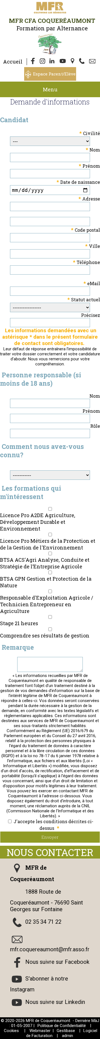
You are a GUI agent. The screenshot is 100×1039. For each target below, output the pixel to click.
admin (67, 1035)
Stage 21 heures (19, 623)
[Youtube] (63, 61)
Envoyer (50, 837)
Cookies (11, 1030)
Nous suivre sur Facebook (57, 962)
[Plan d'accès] (73, 61)
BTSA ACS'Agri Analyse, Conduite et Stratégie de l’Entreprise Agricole (44, 563)
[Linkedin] (53, 61)
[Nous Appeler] (83, 61)
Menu (50, 89)
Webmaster (40, 1030)
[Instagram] (43, 61)
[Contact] (93, 61)
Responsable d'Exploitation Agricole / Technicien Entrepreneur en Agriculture (46, 604)
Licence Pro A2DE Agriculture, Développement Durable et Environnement (37, 522)
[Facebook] (33, 61)
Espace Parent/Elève (54, 74)
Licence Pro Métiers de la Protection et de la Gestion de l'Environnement (47, 544)
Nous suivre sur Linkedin (55, 1002)
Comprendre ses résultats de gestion (44, 635)
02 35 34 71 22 (43, 921)
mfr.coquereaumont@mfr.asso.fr (49, 949)
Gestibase (66, 1030)
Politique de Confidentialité (62, 1025)
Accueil (12, 61)
